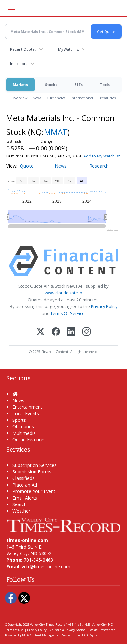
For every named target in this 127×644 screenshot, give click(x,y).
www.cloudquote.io (63, 293)
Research (99, 166)
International (82, 97)
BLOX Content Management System (47, 635)
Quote (27, 166)
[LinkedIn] (71, 332)
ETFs (78, 84)
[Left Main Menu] (12, 8)
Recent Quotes (23, 49)
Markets (20, 84)
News (37, 97)
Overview (19, 97)
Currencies (56, 97)
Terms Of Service (67, 313)
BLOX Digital (90, 635)
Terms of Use (14, 630)
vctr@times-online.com (46, 566)
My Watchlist (68, 49)
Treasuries (107, 97)
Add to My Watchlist (101, 156)
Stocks (51, 84)
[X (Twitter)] (40, 332)
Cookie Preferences (102, 630)
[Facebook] (56, 332)
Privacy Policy (104, 306)
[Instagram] (86, 332)
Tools (105, 84)
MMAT (55, 131)
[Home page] (63, 524)
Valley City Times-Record (47, 624)
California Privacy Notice (67, 630)
